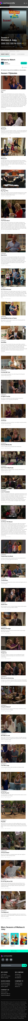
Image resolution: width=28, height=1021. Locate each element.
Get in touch (4, 992)
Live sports (4, 974)
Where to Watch (5, 54)
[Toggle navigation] (26, 3)
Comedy (3, 43)
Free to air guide (5, 984)
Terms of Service (13, 1018)
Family (12, 43)
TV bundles (18, 976)
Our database (18, 984)
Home (2, 51)
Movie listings (4, 977)
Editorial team (18, 983)
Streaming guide (5, 983)
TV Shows (6, 51)
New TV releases (5, 976)
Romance (19, 43)
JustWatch (25, 67)
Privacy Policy (21, 1018)
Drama (7, 43)
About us (17, 986)
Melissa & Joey (12, 51)
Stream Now (23, 63)
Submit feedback (5, 995)
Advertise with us (5, 993)
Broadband (18, 977)
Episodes (13, 54)
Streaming (18, 974)
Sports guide (4, 986)
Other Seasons (20, 54)
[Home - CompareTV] (7, 3)
